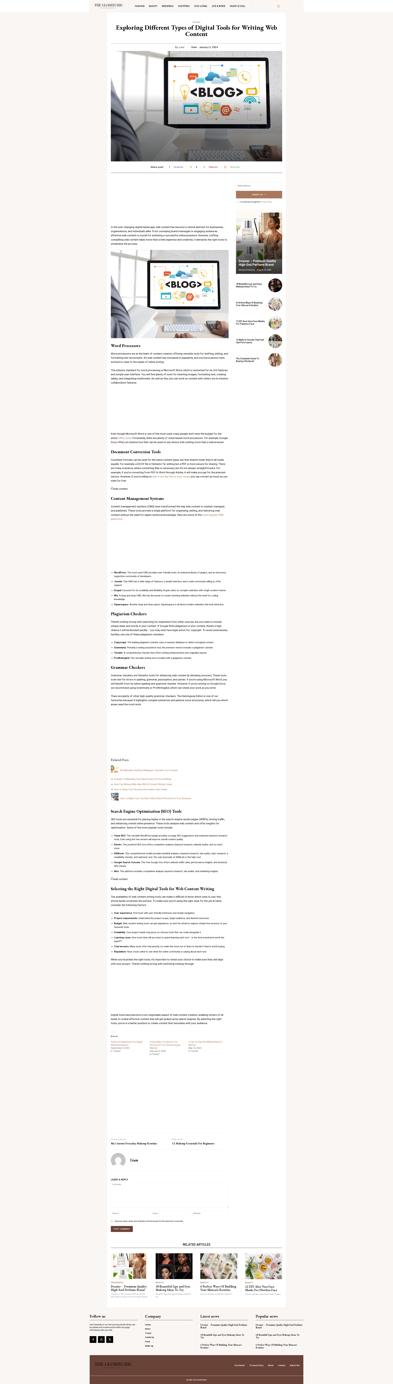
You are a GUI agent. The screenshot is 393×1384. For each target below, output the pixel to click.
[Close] (234, 635)
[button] (196, 685)
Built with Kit (196, 748)
